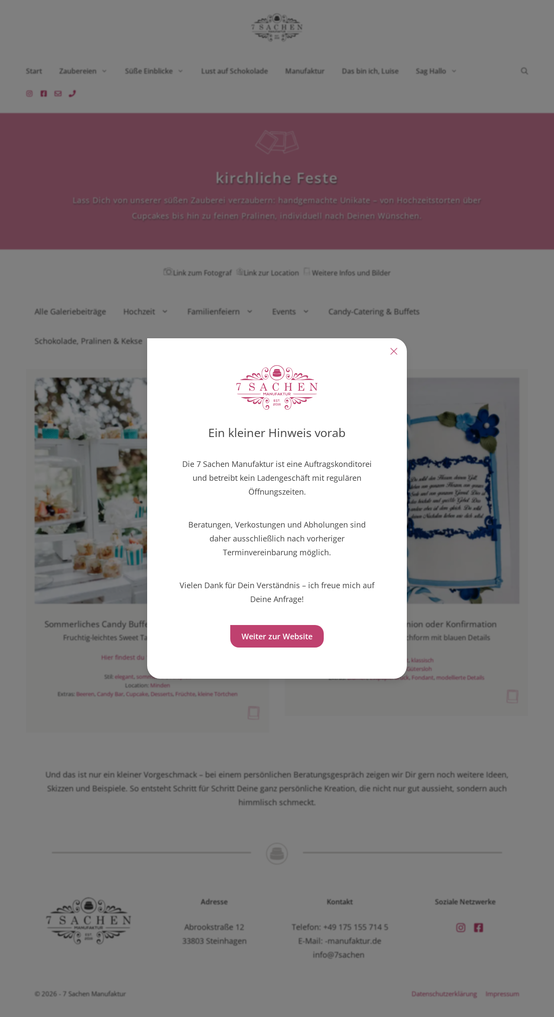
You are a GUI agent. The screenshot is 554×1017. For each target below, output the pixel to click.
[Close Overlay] (394, 351)
